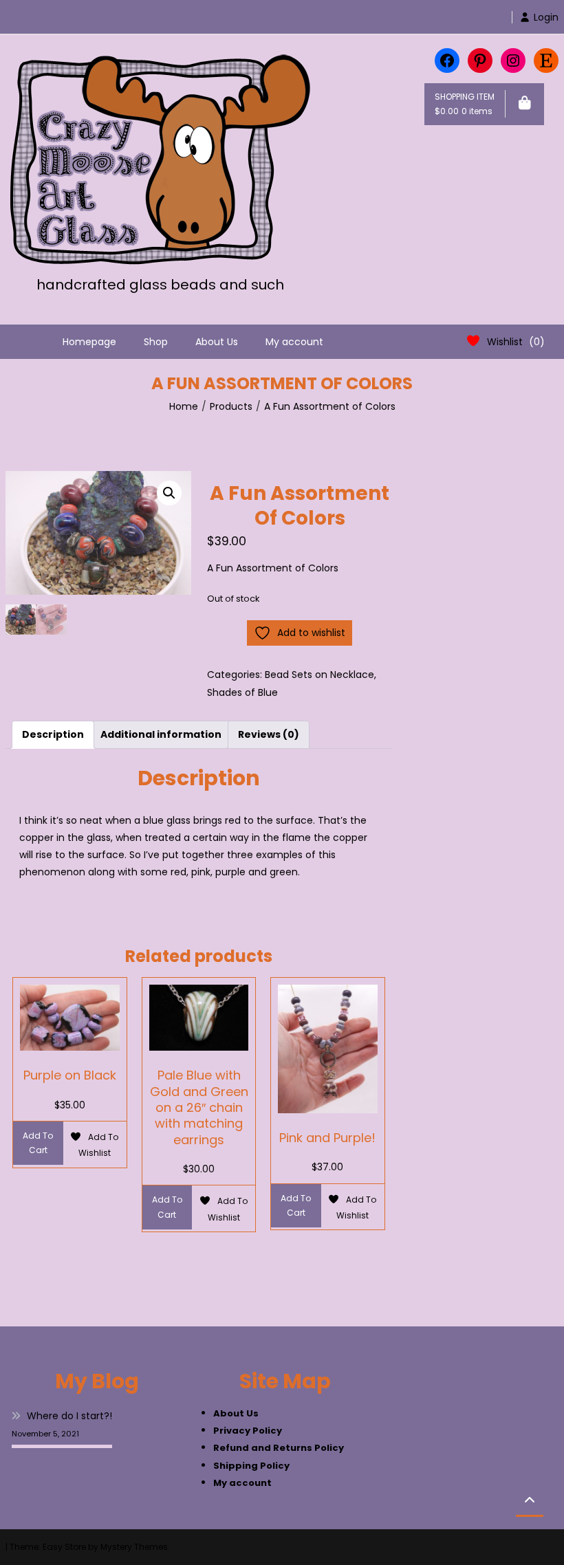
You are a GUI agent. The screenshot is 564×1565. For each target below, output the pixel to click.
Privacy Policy (247, 1430)
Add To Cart (38, 1143)
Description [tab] (53, 734)
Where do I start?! (69, 1416)
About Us (216, 342)
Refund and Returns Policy (278, 1447)
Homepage (89, 342)
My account (294, 342)
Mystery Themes (134, 1547)
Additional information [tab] (160, 734)
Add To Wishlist (98, 1145)
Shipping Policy (251, 1465)
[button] (169, 493)
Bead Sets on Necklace (319, 674)
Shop (156, 342)
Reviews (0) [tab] (268, 734)
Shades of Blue (242, 692)
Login (546, 17)
